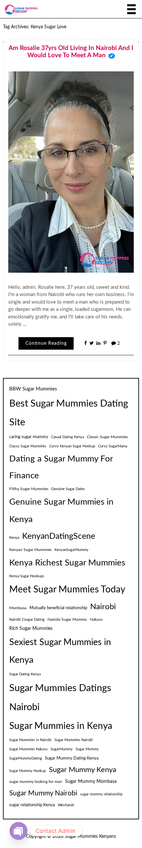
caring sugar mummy (28, 437)
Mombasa (17, 608)
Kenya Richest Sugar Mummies (67, 563)
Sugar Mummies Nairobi (73, 740)
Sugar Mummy (87, 749)
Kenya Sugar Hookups (26, 576)
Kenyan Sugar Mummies (30, 550)
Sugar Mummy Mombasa (91, 781)
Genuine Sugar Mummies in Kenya (61, 511)
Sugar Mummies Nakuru (28, 749)
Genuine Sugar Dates (68, 489)
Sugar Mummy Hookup (27, 771)
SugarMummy (62, 749)
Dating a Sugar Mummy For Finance (61, 467)
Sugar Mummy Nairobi (43, 793)
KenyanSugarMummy (71, 550)
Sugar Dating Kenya (25, 674)
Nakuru (96, 619)
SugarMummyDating (25, 758)
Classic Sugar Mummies (107, 437)
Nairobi (103, 607)
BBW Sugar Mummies (33, 389)
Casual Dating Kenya (67, 437)
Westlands (66, 805)
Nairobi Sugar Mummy (67, 619)
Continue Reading (46, 343)
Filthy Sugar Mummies (28, 489)
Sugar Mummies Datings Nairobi (60, 697)
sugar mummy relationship (101, 794)
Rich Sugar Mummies (31, 628)
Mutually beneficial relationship (58, 608)
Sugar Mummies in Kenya (60, 726)
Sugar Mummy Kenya (82, 769)
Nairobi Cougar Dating (27, 619)
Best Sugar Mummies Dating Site (68, 413)
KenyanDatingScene (58, 536)
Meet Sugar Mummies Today (67, 589)
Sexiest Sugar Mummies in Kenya (60, 651)
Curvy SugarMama (112, 446)
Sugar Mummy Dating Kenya (71, 758)
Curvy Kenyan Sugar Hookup (72, 446)
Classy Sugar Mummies (27, 446)
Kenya (14, 537)
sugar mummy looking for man (35, 782)
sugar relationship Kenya (32, 805)
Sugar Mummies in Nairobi (30, 740)
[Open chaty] (18, 831)
